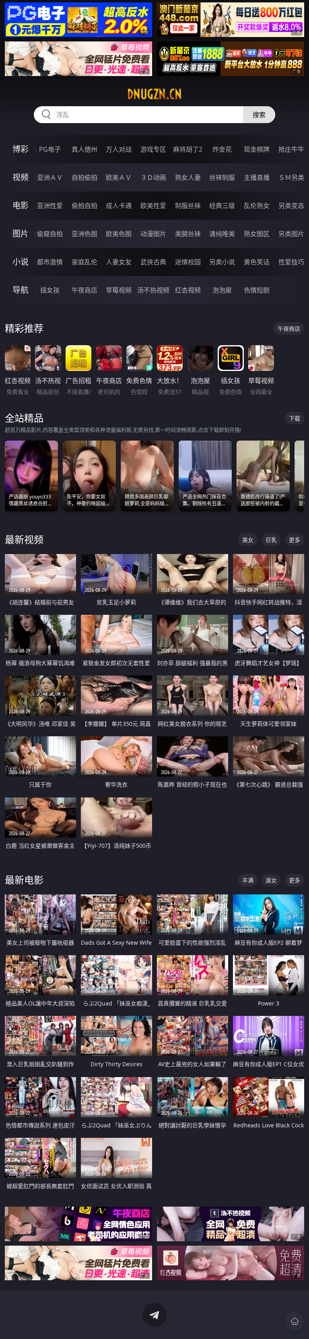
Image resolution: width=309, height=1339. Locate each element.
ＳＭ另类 (291, 177)
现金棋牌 (257, 149)
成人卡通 (119, 205)
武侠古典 (153, 262)
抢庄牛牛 (291, 149)
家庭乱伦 (84, 262)
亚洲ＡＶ (50, 177)
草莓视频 (119, 290)
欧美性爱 (153, 205)
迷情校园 (188, 262)
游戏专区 (153, 149)
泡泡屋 (222, 290)
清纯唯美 (222, 233)
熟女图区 (257, 233)
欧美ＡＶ (119, 177)
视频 (20, 177)
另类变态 (291, 205)
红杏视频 (188, 290)
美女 (247, 540)
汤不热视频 (153, 290)
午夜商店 (84, 290)
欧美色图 (119, 233)
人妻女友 (119, 262)
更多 (294, 540)
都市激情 (50, 262)
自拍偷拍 (84, 177)
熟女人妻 (188, 177)
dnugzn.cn (154, 94)
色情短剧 (257, 290)
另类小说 (222, 262)
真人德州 (84, 149)
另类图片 (291, 233)
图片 (20, 233)
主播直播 (257, 177)
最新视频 (24, 539)
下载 (294, 418)
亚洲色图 (84, 233)
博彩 (20, 149)
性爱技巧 (291, 262)
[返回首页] (294, 1321)
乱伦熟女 (257, 205)
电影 (20, 205)
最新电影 (24, 879)
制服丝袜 (188, 205)
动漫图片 (153, 233)
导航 (20, 289)
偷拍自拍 (84, 205)
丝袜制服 (222, 177)
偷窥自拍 (50, 233)
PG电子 (50, 149)
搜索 (259, 114)
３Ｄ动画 (153, 177)
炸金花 (222, 149)
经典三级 (222, 205)
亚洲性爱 (50, 205)
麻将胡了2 (187, 149)
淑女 (271, 880)
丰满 (247, 880)
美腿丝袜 (188, 233)
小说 (20, 261)
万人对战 (119, 149)
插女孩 (50, 290)
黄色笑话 (257, 262)
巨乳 (271, 540)
